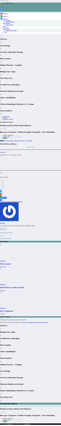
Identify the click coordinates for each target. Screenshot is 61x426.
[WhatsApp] (30, 196)
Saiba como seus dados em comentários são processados (34, 322)
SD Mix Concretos (5, 264)
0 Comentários (28, 140)
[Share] (30, 200)
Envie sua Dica (9, 24)
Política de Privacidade (11, 30)
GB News (5, 19)
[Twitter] (30, 192)
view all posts (3, 228)
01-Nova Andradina (8, 140)
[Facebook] (30, 191)
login (11, 319)
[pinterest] (3, 185)
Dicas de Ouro (6, 23)
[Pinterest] (30, 194)
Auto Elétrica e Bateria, (19, 140)
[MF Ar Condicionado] (11, 305)
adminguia (2, 223)
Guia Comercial (6, 20)
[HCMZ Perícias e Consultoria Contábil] (11, 282)
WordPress (9, 424)
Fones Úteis (6, 27)
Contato (5, 32)
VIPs (4, 26)
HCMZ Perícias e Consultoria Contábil (12, 287)
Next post (2, 235)
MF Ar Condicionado (6, 311)
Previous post (3, 229)
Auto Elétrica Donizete (5, 238)
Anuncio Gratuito (10, 21)
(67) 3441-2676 (3, 152)
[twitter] (3, 181)
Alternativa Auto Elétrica (6, 232)
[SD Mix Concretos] (11, 258)
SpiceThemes (27, 424)
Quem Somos (6, 29)
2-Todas (2, 140)
